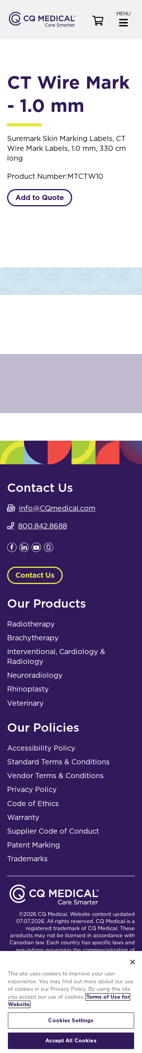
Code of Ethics (33, 803)
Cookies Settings (70, 1020)
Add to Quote (39, 197)
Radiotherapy (31, 624)
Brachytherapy (33, 638)
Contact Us (34, 575)
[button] (123, 18)
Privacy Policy (32, 789)
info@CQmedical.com (57, 508)
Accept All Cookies (70, 1041)
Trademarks (27, 859)
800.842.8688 (42, 526)
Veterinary (25, 703)
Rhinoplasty (28, 689)
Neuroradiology (35, 675)
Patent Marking (33, 845)
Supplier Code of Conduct (53, 831)
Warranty (23, 817)
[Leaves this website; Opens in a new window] (12, 549)
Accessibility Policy (41, 748)
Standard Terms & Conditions (58, 762)
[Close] (132, 962)
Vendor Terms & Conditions (55, 775)
